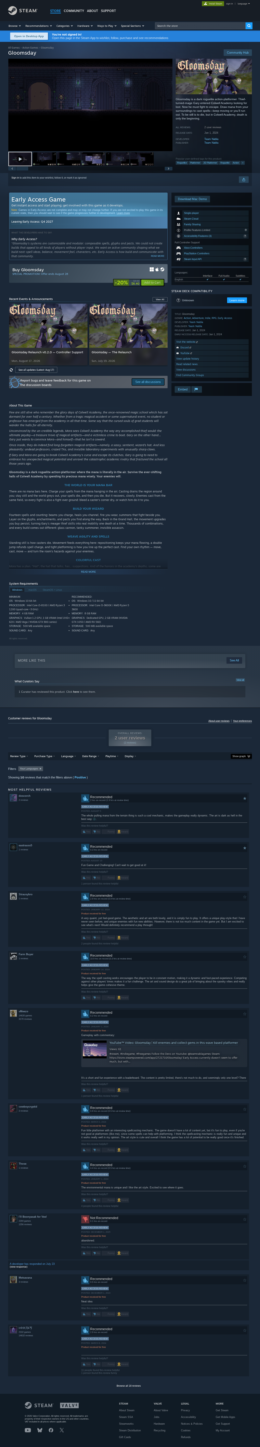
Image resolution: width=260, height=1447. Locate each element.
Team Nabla (211, 139)
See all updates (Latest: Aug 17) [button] (36, 369)
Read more (157, 256)
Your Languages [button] (29, 768)
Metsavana (25, 1277)
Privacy (185, 1410)
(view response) (18, 1266)
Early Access (225, 318)
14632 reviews (26, 1335)
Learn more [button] (237, 300)
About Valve (161, 1410)
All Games (14, 47)
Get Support (223, 1423)
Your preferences (242, 721)
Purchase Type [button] (43, 756)
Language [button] (67, 756)
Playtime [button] (110, 756)
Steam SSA (126, 1417)
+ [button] (242, 163)
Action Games (30, 47)
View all (240, 680)
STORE (55, 11)
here (76, 691)
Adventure (198, 318)
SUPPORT (108, 11)
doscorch (24, 795)
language (242, 3)
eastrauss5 (25, 845)
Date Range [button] (89, 756)
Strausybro (25, 894)
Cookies (186, 1430)
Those (22, 1163)
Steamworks (126, 1423)
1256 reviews (25, 1224)
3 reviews (23, 1111)
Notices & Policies (192, 1423)
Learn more (123, 213)
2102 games (25, 1332)
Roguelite (225, 163)
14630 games (25, 1015)
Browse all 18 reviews (129, 1385)
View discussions (186, 369)
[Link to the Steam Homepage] (23, 14)
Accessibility (188, 1417)
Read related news (187, 364)
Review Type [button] (17, 756)
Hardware (159, 1423)
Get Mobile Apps (225, 1417)
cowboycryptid (28, 1106)
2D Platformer (210, 163)
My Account (223, 1430)
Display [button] (129, 756)
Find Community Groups (190, 375)
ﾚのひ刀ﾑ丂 (25, 1327)
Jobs (156, 1417)
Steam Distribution (130, 1430)
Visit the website (186, 341)
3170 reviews (25, 1019)
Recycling (159, 1430)
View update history (187, 358)
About (92, 11)
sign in (229, 3)
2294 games (25, 1221)
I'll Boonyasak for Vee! (33, 1216)
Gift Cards (125, 1437)
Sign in (15, 177)
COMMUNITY (74, 11)
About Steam (126, 1410)
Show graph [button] (239, 756)
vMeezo (23, 1011)
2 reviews (23, 800)
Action (236, 163)
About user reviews (219, 721)
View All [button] (160, 299)
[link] (127, 282)
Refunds (186, 1437)
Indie (207, 318)
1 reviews (23, 849)
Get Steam (222, 1410)
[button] (14, 25)
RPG (214, 318)
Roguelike (182, 163)
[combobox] (200, 25)
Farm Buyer (26, 954)
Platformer (195, 163)
